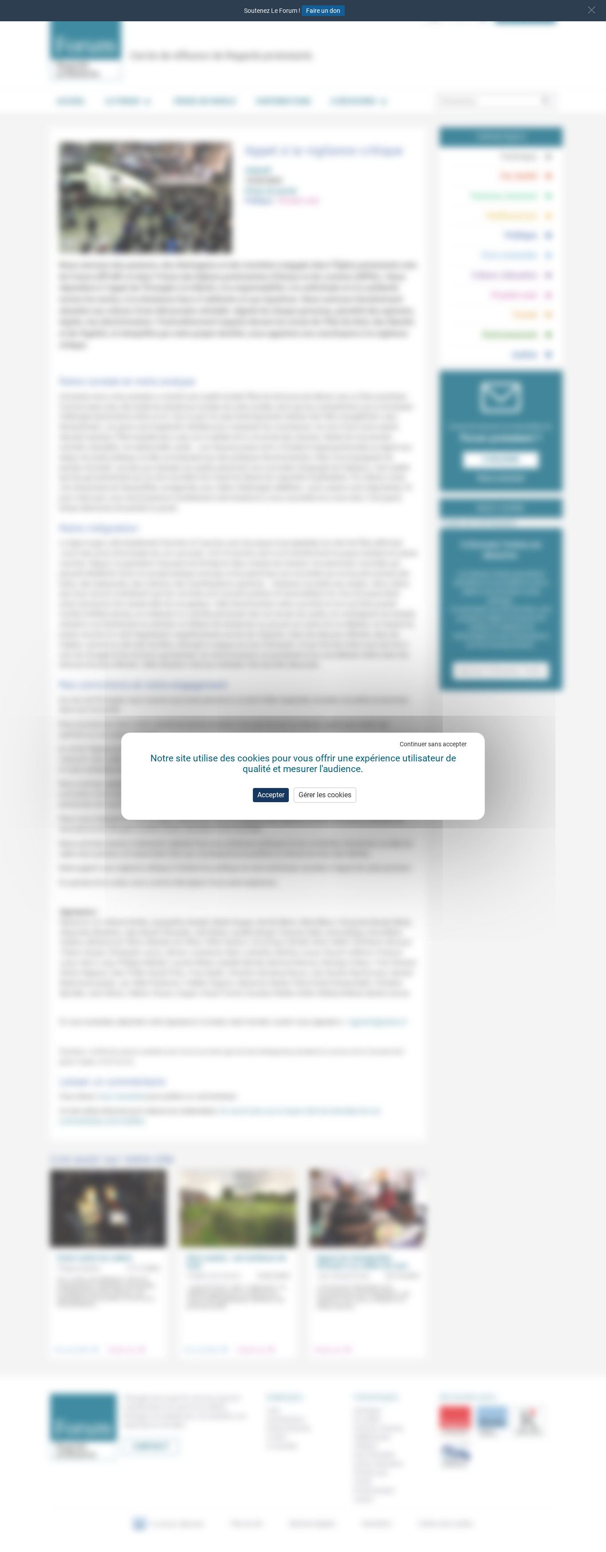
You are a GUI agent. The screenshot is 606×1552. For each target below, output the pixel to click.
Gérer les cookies (325, 795)
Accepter (270, 795)
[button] (591, 10)
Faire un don (323, 10)
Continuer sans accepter (433, 744)
